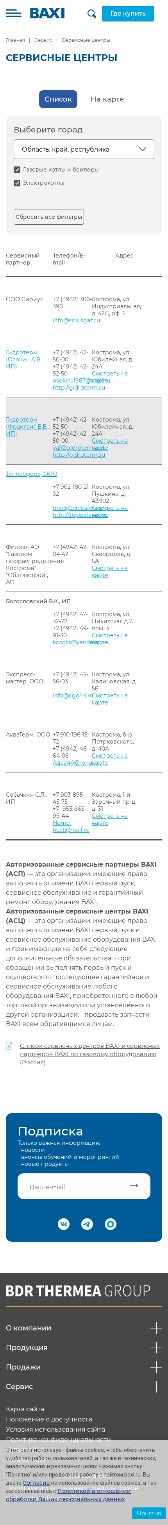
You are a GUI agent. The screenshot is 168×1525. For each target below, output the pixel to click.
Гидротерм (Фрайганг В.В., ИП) (27, 426)
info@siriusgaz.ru (76, 320)
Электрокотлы (43, 182)
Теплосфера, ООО (31, 473)
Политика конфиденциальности (58, 1440)
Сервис (43, 40)
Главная (15, 40)
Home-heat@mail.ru (71, 826)
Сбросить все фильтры (49, 216)
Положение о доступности (49, 1419)
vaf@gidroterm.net (79, 447)
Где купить (128, 13)
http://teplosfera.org (80, 514)
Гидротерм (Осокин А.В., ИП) (24, 359)
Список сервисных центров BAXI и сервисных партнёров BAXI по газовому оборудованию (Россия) (90, 1054)
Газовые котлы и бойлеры (61, 169)
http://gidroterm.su (79, 387)
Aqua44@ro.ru (72, 762)
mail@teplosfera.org (81, 507)
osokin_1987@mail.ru (81, 380)
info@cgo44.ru (73, 695)
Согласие (36, 1482)
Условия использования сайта (55, 1430)
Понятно (149, 1513)
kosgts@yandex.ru (78, 642)
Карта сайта (25, 1409)
